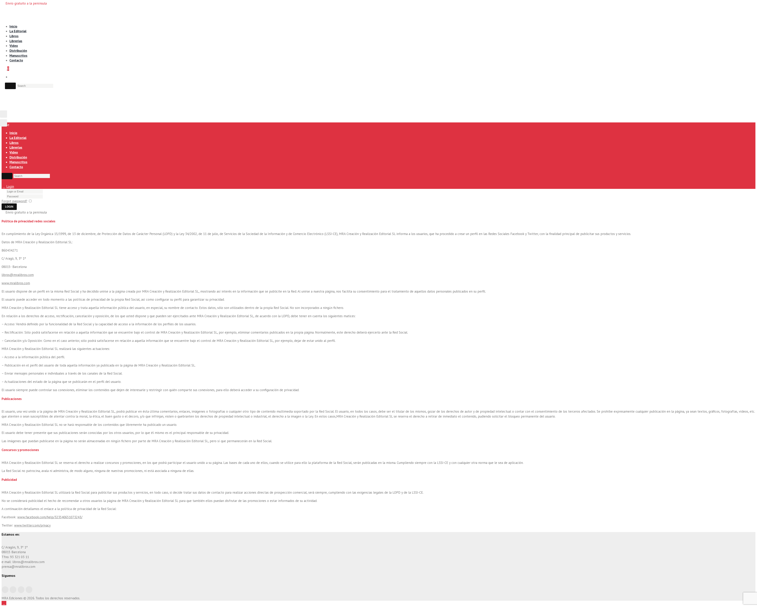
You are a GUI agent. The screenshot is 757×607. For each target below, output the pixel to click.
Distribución (18, 50)
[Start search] (7, 176)
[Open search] (10, 86)
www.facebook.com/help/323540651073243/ (49, 517)
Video (13, 46)
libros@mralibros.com (18, 275)
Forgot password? (14, 201)
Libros (14, 36)
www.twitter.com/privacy (32, 525)
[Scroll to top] (4, 603)
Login (10, 186)
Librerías (15, 41)
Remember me (43, 201)
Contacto (16, 60)
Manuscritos (18, 55)
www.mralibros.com (16, 283)
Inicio (13, 26)
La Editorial (17, 31)
